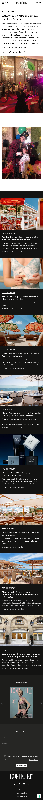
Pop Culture (8, 11)
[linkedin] (13, 53)
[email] (3, 53)
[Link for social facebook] (19, 785)
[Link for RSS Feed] (28, 785)
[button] (38, 153)
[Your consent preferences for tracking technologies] (39, 796)
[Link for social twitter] (15, 785)
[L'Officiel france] (21, 2)
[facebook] (7, 53)
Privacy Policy (33, 760)
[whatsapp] (20, 53)
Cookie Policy (21, 796)
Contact (21, 790)
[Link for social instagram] (24, 785)
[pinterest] (10, 53)
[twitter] (17, 53)
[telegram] (23, 53)
